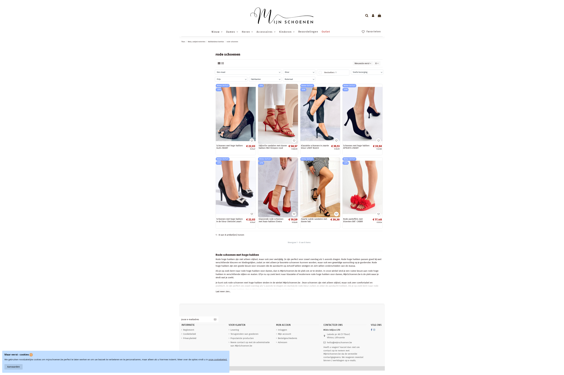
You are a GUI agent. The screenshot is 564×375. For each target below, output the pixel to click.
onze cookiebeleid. (217, 359)
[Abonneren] (215, 319)
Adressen (282, 342)
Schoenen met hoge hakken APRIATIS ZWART (356, 146)
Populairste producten (242, 338)
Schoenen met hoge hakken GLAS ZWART (229, 146)
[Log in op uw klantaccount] (373, 16)
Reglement (188, 330)
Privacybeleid (189, 338)
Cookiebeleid (189, 334)
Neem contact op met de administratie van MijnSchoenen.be (250, 344)
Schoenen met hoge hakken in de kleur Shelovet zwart (229, 220)
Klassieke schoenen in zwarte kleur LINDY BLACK (315, 146)
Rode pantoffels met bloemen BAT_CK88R (353, 220)
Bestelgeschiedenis (287, 338)
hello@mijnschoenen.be (339, 342)
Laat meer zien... (223, 291)
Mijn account (284, 334)
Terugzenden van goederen (244, 334)
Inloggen (282, 330)
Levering (234, 330)
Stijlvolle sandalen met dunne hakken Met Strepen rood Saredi (273, 148)
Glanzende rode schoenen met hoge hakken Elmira (271, 220)
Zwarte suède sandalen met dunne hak (314, 220)
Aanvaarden (13, 366)
